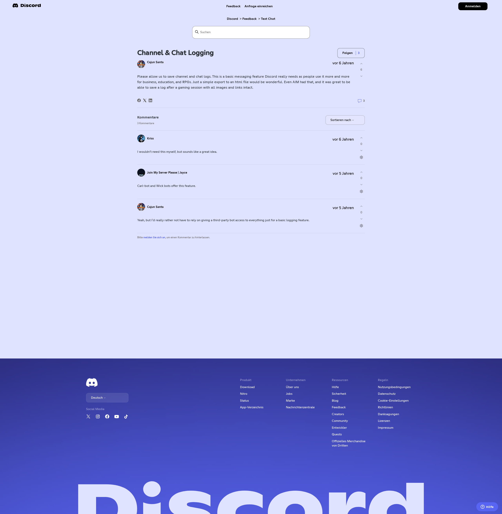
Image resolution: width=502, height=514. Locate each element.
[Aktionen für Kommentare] (361, 157)
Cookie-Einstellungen (393, 400)
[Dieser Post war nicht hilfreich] (361, 76)
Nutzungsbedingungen (394, 387)
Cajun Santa (155, 62)
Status (244, 400)
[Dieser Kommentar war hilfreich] (361, 138)
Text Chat (268, 18)
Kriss (150, 138)
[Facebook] (139, 100)
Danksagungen (388, 414)
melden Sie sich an (154, 237)
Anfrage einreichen (259, 6)
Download (247, 387)
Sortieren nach (341, 120)
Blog (335, 400)
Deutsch (97, 397)
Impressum (385, 427)
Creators (338, 414)
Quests (337, 434)
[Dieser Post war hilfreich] (361, 63)
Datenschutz (387, 393)
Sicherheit (339, 393)
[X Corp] (144, 100)
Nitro (243, 393)
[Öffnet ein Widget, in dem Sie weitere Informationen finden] (487, 507)
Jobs (289, 393)
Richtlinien (385, 407)
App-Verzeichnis (251, 407)
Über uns (292, 387)
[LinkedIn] (150, 100)
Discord (232, 18)
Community (340, 420)
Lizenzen (384, 420)
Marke (290, 400)
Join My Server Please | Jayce (167, 172)
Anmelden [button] (473, 6)
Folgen (347, 53)
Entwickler (339, 427)
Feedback (233, 6)
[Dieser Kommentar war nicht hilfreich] (361, 150)
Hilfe (335, 387)
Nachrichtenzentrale (300, 407)
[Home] (27, 6)
